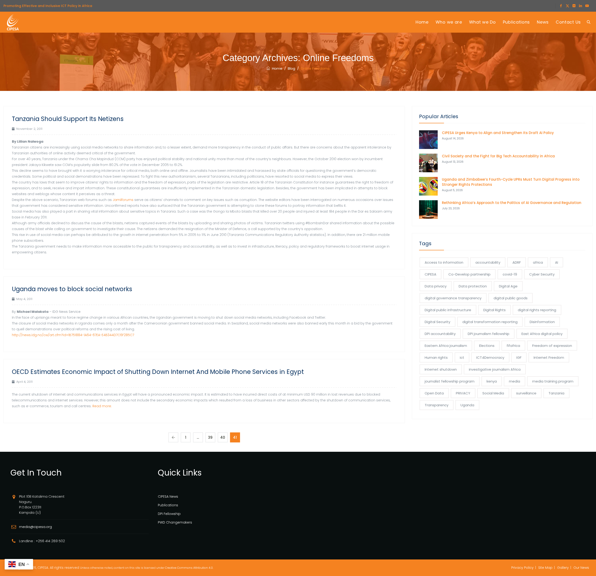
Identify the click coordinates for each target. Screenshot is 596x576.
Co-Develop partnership (469, 274)
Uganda (467, 405)
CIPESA (430, 274)
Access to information (444, 262)
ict (462, 357)
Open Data (434, 393)
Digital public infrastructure (448, 309)
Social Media (493, 393)
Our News (581, 567)
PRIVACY (463, 393)
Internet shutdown (441, 369)
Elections (486, 345)
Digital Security (437, 321)
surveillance (526, 393)
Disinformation (542, 321)
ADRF (516, 262)
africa (538, 262)
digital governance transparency (453, 298)
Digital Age (508, 286)
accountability (487, 262)
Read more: (102, 406)
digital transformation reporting (490, 321)
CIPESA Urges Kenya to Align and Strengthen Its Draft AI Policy (498, 132)
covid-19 (510, 274)
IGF (519, 357)
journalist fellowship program (449, 381)
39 (210, 437)
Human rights (436, 357)
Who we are (449, 22)
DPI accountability (440, 333)
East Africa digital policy (542, 333)
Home (422, 22)
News (543, 22)
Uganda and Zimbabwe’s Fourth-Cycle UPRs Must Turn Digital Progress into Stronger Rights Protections (510, 182)
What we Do (482, 22)
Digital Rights (494, 309)
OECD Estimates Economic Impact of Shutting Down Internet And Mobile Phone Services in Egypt (158, 372)
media (514, 381)
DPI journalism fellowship (488, 333)
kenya (492, 381)
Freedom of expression (552, 345)
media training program (552, 381)
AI (556, 262)
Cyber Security (542, 274)
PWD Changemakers (175, 522)
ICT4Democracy (490, 357)
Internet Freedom (549, 357)
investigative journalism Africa (495, 369)
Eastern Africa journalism (446, 345)
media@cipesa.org (35, 526)
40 (222, 437)
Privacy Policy (522, 567)
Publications (516, 22)
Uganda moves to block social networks (72, 289)
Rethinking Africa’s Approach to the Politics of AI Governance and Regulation (511, 202)
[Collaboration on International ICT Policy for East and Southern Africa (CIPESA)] (13, 22)
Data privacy (436, 286)
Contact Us (568, 22)
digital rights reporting (537, 309)
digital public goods (511, 298)
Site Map (545, 567)
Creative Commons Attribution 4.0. (189, 568)
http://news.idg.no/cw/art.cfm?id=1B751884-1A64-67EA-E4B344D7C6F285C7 (73, 335)
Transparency (436, 405)
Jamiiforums (123, 199)
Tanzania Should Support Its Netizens (68, 119)
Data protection (473, 286)
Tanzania (556, 393)
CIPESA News (168, 496)
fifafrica (513, 345)
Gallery (563, 567)
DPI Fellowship (169, 513)
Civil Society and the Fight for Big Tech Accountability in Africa (498, 156)
